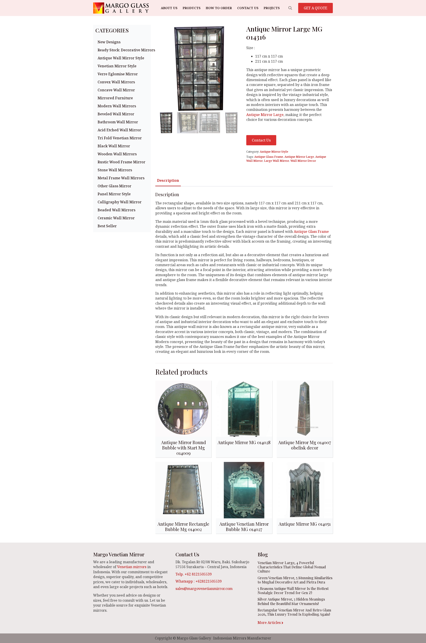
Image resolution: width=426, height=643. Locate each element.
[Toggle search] (290, 8)
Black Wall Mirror (114, 146)
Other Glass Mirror (114, 186)
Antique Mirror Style (274, 152)
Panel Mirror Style (114, 194)
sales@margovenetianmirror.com (204, 588)
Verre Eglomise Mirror (118, 74)
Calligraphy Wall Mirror (120, 202)
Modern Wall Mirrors (117, 106)
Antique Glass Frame (268, 157)
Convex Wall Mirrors (116, 82)
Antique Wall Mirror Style (121, 58)
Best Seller (107, 226)
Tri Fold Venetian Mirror (120, 138)
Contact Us (247, 8)
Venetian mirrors (131, 566)
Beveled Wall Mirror (116, 114)
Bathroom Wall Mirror (118, 122)
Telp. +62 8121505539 (194, 574)
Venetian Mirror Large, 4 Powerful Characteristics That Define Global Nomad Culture (292, 567)
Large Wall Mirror (276, 161)
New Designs (109, 42)
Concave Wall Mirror (116, 90)
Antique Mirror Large (265, 114)
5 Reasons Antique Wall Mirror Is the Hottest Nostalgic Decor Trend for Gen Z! (293, 590)
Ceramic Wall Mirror (116, 218)
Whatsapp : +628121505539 (199, 581)
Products (191, 8)
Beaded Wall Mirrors (116, 210)
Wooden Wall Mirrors (117, 154)
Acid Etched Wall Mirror (119, 130)
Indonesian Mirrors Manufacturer (242, 638)
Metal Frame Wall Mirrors (121, 178)
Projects (272, 8)
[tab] (168, 180)
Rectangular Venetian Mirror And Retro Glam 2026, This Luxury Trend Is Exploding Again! (294, 612)
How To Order (219, 8)
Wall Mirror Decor (303, 161)
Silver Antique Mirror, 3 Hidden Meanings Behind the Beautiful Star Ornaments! (291, 601)
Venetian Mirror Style (117, 66)
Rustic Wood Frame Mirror (121, 162)
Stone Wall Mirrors (115, 170)
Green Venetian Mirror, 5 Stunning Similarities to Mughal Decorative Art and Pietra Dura (295, 580)
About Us (169, 8)
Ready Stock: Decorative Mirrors (123, 50)
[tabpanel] (244, 273)
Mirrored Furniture (115, 98)
